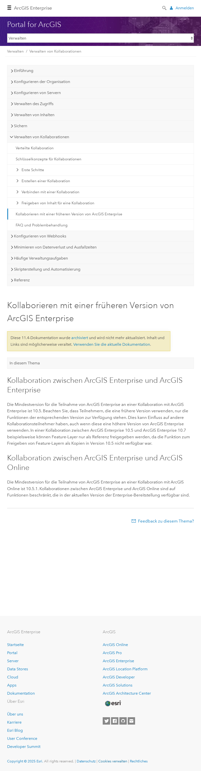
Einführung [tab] (23, 70)
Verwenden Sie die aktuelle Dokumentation (111, 344)
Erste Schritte (33, 170)
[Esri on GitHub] (123, 721)
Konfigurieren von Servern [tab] (37, 92)
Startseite (15, 644)
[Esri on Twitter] (106, 721)
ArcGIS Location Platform (125, 669)
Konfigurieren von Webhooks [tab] (40, 236)
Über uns (15, 714)
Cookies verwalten (112, 761)
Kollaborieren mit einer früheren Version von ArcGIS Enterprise (69, 214)
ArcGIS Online (115, 644)
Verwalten (15, 51)
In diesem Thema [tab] (25, 363)
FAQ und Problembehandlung (41, 225)
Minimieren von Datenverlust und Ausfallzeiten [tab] (55, 247)
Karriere (14, 722)
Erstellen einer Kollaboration (46, 181)
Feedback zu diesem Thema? (166, 521)
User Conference (22, 738)
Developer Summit (23, 746)
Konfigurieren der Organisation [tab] (42, 81)
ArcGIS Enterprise (33, 8)
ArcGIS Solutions (117, 685)
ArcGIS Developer (119, 677)
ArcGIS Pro (112, 652)
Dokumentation (21, 693)
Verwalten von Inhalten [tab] (34, 114)
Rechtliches (139, 761)
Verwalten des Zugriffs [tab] (33, 103)
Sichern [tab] (20, 126)
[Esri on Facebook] (114, 721)
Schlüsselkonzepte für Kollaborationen (48, 159)
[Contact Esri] (131, 721)
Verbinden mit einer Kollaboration (50, 192)
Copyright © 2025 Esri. (25, 761)
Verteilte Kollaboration (35, 148)
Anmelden (185, 8)
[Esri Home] (112, 703)
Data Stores (17, 669)
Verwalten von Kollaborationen (55, 51)
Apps (11, 685)
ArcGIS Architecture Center (127, 693)
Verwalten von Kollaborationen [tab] (41, 137)
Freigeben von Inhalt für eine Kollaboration (58, 203)
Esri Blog (15, 730)
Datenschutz (86, 761)
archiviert (79, 337)
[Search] (165, 7)
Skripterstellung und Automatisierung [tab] (47, 269)
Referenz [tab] (22, 280)
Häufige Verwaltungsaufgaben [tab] (41, 258)
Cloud (12, 677)
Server (13, 661)
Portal (12, 652)
